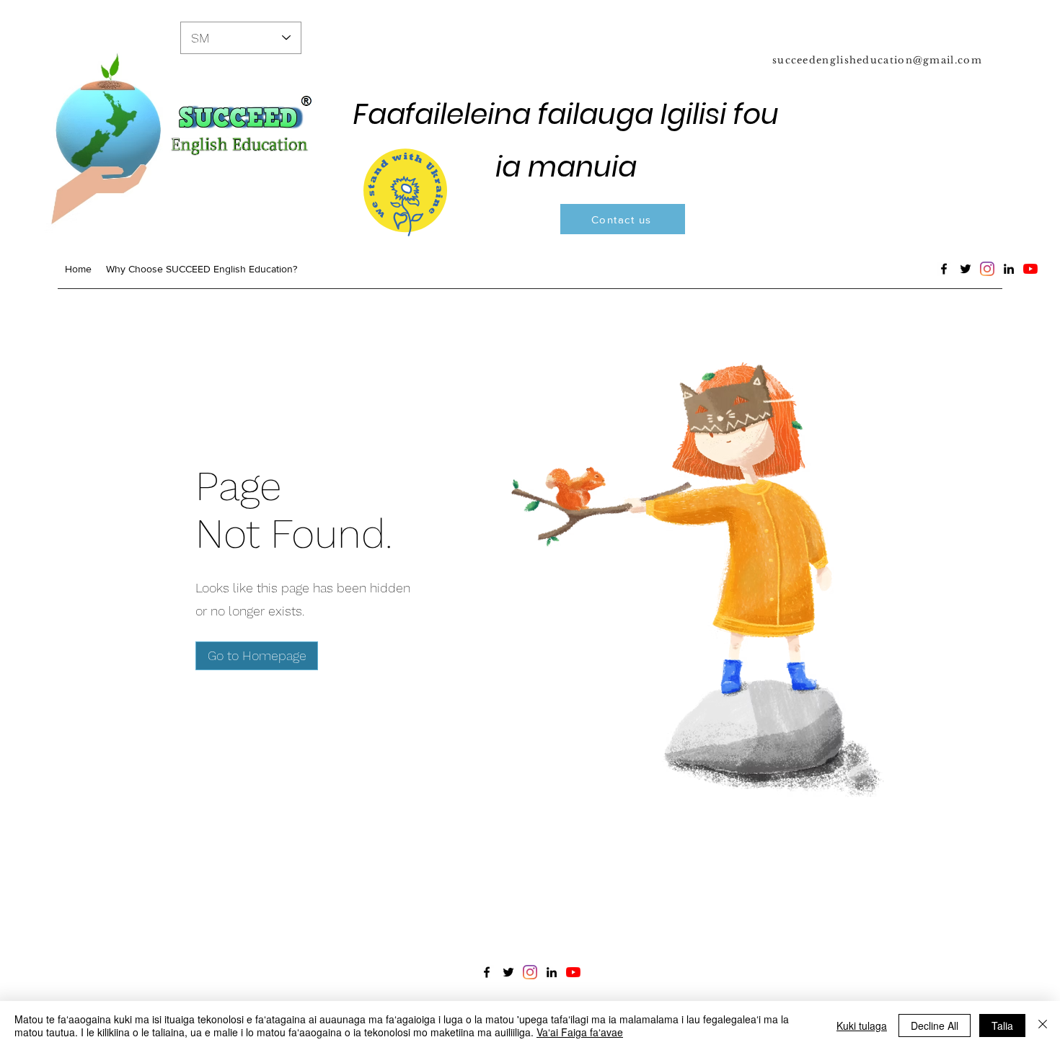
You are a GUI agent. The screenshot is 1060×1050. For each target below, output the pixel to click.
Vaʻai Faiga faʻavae (579, 1032)
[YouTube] (1030, 269)
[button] (256, 655)
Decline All (934, 1025)
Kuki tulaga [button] (861, 1025)
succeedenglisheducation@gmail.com (877, 60)
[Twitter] (965, 269)
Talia (1002, 1025)
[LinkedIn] (1009, 269)
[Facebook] (944, 269)
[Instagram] (987, 269)
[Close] (1042, 1025)
